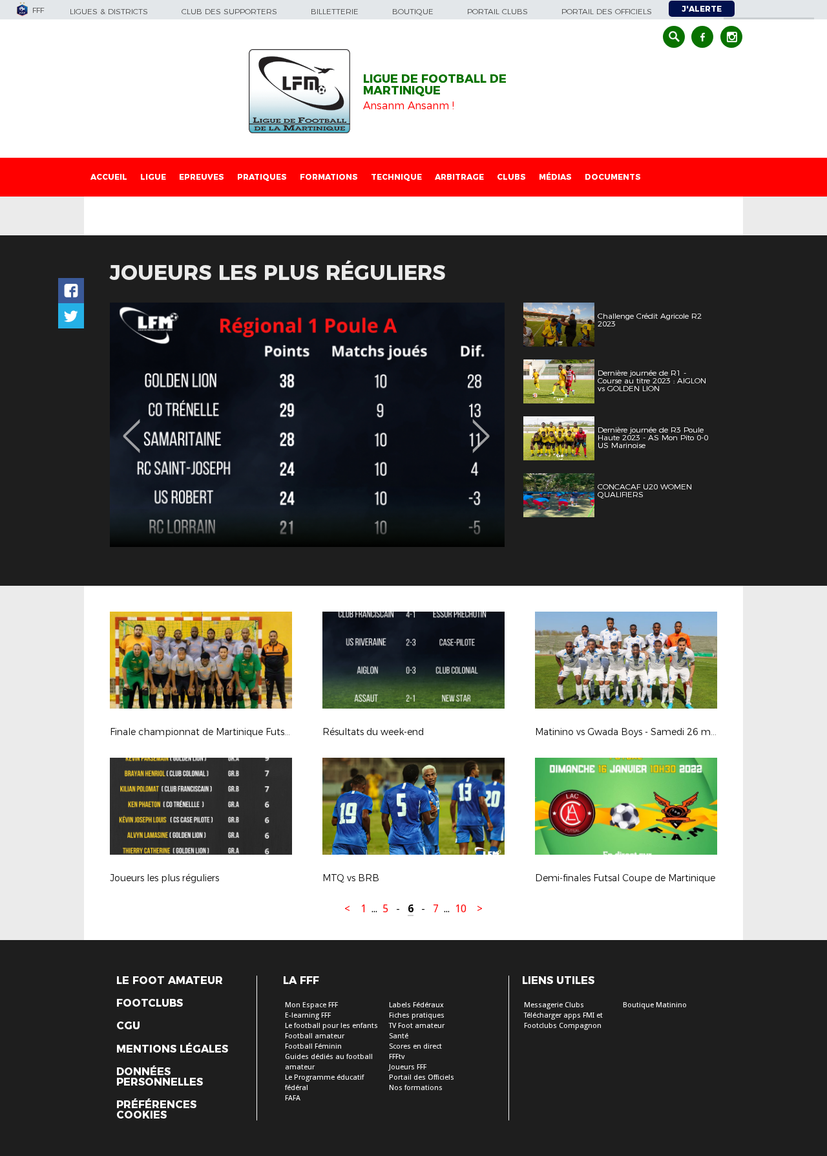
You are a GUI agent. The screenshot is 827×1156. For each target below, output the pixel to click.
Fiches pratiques (417, 1015)
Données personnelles (159, 1077)
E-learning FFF (308, 1015)
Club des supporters (229, 11)
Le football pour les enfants (331, 1026)
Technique (396, 177)
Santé (398, 1036)
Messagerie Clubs (554, 1005)
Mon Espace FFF (311, 1005)
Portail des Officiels (421, 1077)
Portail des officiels (606, 11)
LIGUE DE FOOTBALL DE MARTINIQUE (435, 85)
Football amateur (314, 1036)
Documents (613, 177)
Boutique (413, 11)
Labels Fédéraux (416, 1005)
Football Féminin (313, 1046)
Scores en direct (415, 1046)
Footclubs (149, 1003)
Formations (329, 177)
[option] (307, 425)
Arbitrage (459, 177)
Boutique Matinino (655, 1005)
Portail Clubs (497, 11)
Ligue (153, 177)
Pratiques (262, 177)
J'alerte (702, 9)
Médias (555, 177)
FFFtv (396, 1057)
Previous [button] (131, 427)
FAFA (292, 1098)
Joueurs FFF (407, 1067)
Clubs (511, 177)
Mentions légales (172, 1049)
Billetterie (335, 11)
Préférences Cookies (156, 1110)
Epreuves (201, 177)
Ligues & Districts (109, 11)
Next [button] (481, 427)
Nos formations (416, 1088)
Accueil (108, 177)
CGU (128, 1026)
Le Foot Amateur (169, 981)
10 (460, 909)
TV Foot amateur (417, 1026)
